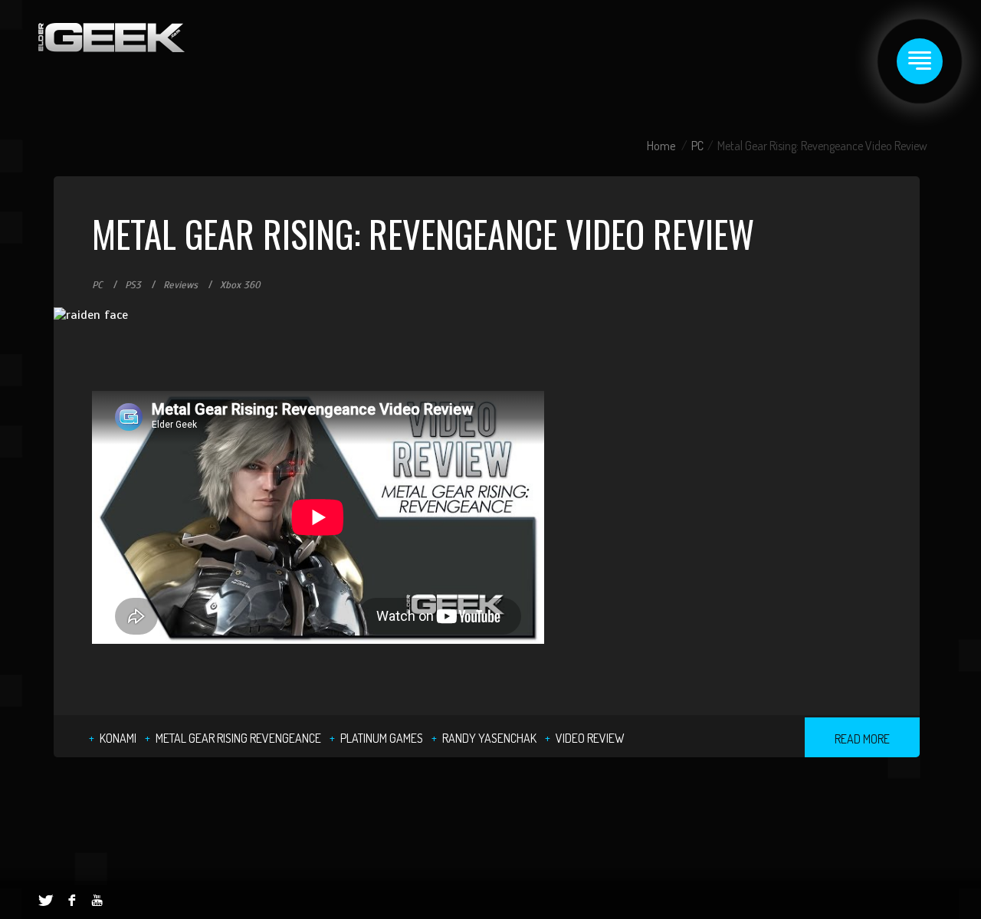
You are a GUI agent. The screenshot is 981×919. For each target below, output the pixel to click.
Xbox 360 (240, 285)
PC (697, 145)
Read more (862, 739)
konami (118, 738)
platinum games (381, 738)
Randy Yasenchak (489, 738)
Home (661, 145)
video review (590, 738)
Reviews (180, 285)
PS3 (133, 285)
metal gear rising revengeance (238, 738)
